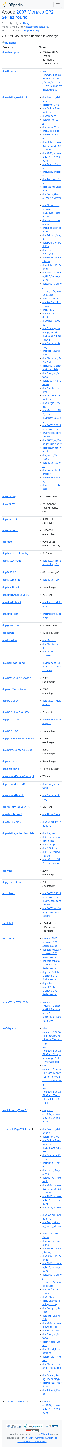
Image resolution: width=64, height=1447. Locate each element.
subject (8, 893)
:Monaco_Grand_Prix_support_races (51, 666)
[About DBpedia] (12, 4)
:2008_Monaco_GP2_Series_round (52, 156)
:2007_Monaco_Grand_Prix (52, 367)
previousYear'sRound (17, 750)
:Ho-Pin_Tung (47, 252)
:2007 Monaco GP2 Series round (49, 942)
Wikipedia (46, 1434)
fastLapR (10, 572)
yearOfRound (12, 882)
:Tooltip (48, 844)
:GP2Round (50, 848)
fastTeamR (11, 579)
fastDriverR (11, 560)
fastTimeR (10, 587)
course (8, 504)
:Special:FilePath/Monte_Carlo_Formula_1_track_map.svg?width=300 (52, 80)
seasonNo (10, 768)
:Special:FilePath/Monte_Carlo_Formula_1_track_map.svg (52, 1075)
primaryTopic (15, 1401)
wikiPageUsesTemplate (18, 833)
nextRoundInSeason (16, 678)
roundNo (10, 761)
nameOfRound (13, 663)
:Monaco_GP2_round (51, 412)
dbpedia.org (31, 30)
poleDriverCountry (15, 712)
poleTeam (10, 719)
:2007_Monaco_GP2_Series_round (51, 1116)
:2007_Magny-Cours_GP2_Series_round (52, 289)
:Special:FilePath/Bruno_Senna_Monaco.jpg (52, 1036)
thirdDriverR (12, 814)
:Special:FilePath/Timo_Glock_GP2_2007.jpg (51, 1095)
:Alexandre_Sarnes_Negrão (51, 562)
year (7, 870)
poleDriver (11, 700)
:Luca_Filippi (51, 131)
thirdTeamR (11, 822)
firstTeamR (11, 613)
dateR (8, 541)
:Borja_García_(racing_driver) (51, 197)
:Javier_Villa (50, 127)
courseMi (10, 530)
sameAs (9, 938)
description (11, 52)
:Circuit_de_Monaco (50, 207)
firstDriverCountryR (16, 595)
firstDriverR (11, 602)
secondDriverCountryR (18, 776)
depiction (10, 1028)
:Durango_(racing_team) (51, 330)
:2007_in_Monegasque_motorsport (52, 912)
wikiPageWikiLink (14, 97)
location (9, 640)
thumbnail (10, 71)
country (9, 496)
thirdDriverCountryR (16, 806)
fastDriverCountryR (16, 553)
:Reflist (48, 840)
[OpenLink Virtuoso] (13, 1426)
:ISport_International (51, 397)
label (7, 923)
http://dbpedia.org (37, 26)
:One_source (51, 837)
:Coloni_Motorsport (51, 471)
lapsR (8, 632)
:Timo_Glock (51, 104)
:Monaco (49, 116)
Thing (26, 23)
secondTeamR (13, 795)
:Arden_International (51, 110)
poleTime (10, 731)
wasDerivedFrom (15, 1002)
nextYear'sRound (14, 689)
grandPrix (10, 625)
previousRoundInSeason (19, 738)
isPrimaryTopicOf (14, 1110)
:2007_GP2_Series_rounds (51, 427)
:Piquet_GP (50, 579)
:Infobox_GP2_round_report (51, 861)
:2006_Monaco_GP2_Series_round (52, 276)
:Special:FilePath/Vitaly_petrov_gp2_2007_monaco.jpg (51, 1054)
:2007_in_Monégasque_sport (52, 442)
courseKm (10, 519)
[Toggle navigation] (57, 5)
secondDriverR (13, 784)
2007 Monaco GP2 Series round (28, 14)
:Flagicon (49, 833)
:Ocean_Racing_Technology (51, 1377)
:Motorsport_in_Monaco (51, 434)
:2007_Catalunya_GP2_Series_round (51, 145)
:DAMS (48, 309)
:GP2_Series (51, 298)
